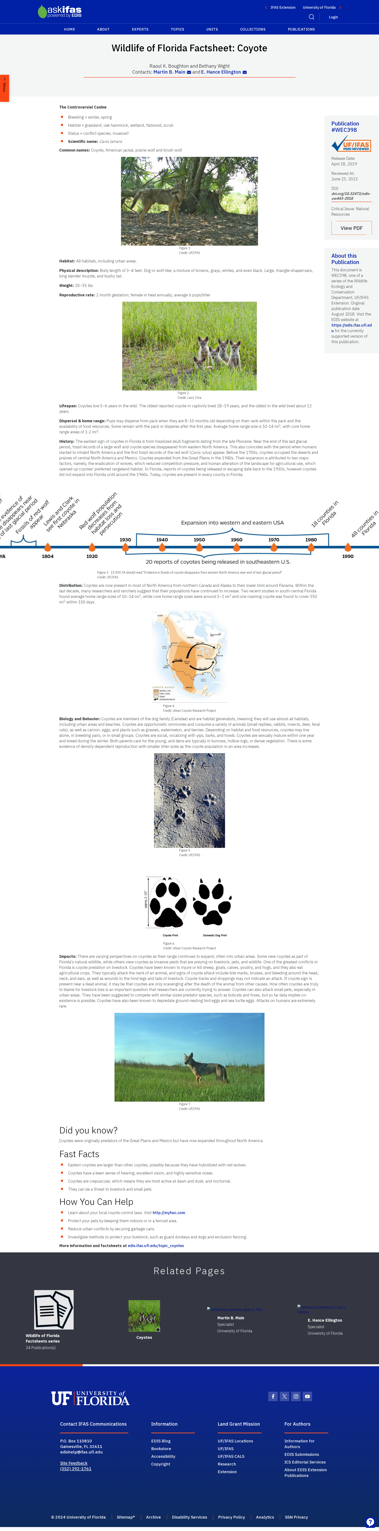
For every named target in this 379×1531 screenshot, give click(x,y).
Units (212, 29)
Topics (177, 29)
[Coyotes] (144, 1316)
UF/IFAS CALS (231, 1456)
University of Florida (319, 7)
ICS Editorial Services (305, 1462)
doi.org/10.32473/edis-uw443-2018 (351, 196)
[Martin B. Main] (235, 1309)
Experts (140, 29)
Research (227, 1464)
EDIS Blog (161, 1441)
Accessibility (163, 1456)
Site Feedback (73, 1463)
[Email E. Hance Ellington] (245, 72)
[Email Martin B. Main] (189, 72)
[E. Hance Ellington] (325, 1309)
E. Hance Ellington (221, 72)
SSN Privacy (296, 1517)
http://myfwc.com (169, 1212)
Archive (153, 1517)
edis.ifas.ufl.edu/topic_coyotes (156, 1245)
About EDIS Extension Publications (305, 1472)
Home (69, 29)
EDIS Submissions (301, 1454)
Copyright (160, 1464)
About (103, 29)
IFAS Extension (283, 7)
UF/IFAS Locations (235, 1441)
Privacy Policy (231, 1517)
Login (333, 17)
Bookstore (161, 1448)
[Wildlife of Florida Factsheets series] (54, 1310)
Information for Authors (299, 1443)
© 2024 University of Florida (78, 1517)
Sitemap (125, 1517)
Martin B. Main (169, 72)
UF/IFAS (226, 1448)
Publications (301, 29)
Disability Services (189, 1517)
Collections (253, 29)
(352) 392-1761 (75, 1468)
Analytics (265, 1517)
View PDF (352, 228)
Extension (227, 1471)
